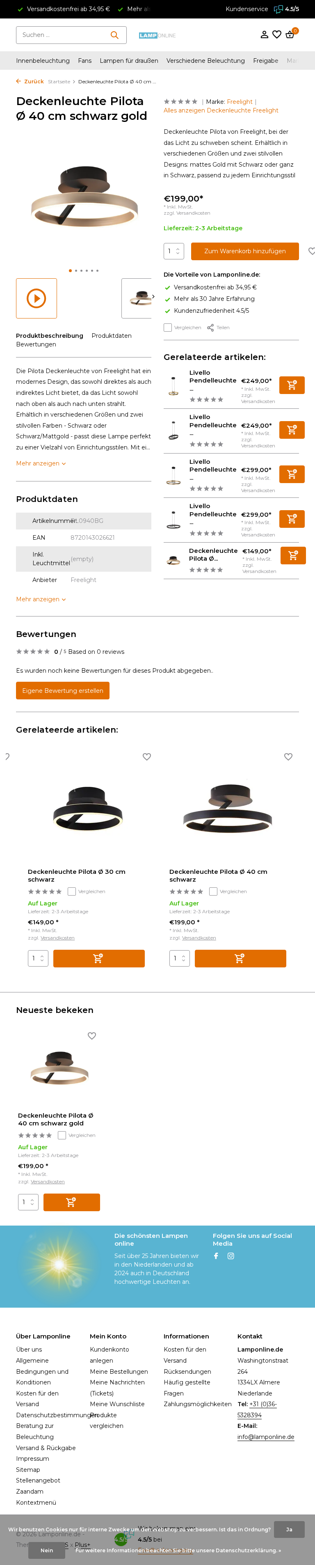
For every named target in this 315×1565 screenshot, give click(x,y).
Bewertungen (36, 344)
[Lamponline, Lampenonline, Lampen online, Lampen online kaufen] (157, 34)
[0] (288, 35)
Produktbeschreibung (49, 335)
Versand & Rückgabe (46, 1448)
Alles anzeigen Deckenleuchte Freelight (221, 110)
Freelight (240, 101)
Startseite (59, 81)
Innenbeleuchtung (43, 60)
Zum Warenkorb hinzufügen (245, 251)
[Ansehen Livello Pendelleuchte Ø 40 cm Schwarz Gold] (173, 386)
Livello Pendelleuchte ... (213, 380)
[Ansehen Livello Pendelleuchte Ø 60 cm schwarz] (173, 520)
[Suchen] (114, 35)
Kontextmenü (36, 1502)
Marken (297, 60)
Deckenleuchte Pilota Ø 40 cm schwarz (218, 876)
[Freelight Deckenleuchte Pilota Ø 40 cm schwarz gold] (59, 1068)
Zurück (33, 81)
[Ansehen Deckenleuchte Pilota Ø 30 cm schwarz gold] (173, 560)
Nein (47, 1550)
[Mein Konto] (264, 35)
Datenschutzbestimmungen (57, 1415)
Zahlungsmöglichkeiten (198, 1404)
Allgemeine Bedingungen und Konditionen (42, 1371)
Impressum (32, 1458)
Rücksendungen (187, 1371)
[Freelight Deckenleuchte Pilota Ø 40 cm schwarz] (227, 809)
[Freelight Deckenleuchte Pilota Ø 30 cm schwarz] (86, 809)
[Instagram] (231, 1257)
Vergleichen (187, 327)
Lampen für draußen (129, 60)
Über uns (29, 1349)
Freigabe (265, 60)
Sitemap (28, 1469)
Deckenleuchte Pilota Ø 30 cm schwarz (77, 876)
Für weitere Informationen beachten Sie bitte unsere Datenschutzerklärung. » (178, 1550)
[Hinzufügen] (292, 385)
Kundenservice (247, 9)
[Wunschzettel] (276, 35)
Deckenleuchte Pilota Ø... (213, 555)
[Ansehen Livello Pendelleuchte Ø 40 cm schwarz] (173, 431)
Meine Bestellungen (119, 1371)
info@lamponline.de (265, 1437)
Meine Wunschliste (117, 1404)
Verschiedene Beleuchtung (206, 60)
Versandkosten (193, 213)
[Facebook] (216, 1257)
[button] (70, 270)
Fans (84, 60)
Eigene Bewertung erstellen (62, 690)
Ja (289, 1529)
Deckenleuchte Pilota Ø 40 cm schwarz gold (56, 1119)
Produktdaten (111, 335)
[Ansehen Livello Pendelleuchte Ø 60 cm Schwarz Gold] (173, 476)
